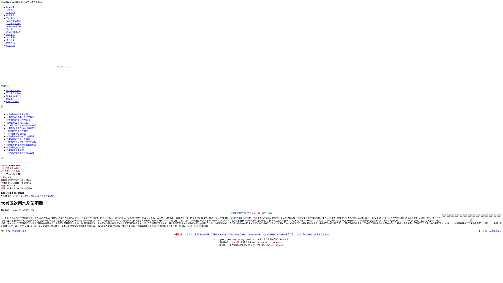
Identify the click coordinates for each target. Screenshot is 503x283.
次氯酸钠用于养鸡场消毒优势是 (21, 128)
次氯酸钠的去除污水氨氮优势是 (21, 145)
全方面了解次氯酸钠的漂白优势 (21, 125)
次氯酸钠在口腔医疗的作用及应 (21, 142)
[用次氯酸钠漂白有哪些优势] (453, 216)
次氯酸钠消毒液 (13, 26)
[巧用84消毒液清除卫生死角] (479, 216)
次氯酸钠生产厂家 (285, 234)
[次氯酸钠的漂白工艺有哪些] (450, 216)
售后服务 (10, 40)
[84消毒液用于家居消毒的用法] (477, 216)
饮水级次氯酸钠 (321, 234)
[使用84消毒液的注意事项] (466, 216)
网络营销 (10, 43)
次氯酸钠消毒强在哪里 (17, 131)
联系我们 (10, 46)
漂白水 (9, 29)
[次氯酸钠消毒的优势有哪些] (445, 216)
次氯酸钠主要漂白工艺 (17, 123)
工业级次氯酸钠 (13, 24)
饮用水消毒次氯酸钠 (237, 234)
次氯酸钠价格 (269, 234)
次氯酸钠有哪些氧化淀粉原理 (20, 136)
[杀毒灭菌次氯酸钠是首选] (458, 216)
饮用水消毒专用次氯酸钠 (42, 196)
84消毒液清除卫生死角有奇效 (20, 153)
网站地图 (280, 245)
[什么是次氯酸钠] (443, 216)
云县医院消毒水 (19, 231)
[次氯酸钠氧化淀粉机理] (464, 216)
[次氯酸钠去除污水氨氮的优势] (471, 216)
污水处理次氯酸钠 (304, 234)
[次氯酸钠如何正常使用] (474, 216)
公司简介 (10, 10)
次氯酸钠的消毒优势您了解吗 (20, 117)
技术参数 (10, 15)
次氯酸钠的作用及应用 (17, 114)
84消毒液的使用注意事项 (18, 139)
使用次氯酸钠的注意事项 (18, 120)
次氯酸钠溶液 (254, 234)
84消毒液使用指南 (15, 150)
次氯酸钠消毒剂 (13, 32)
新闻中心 (10, 35)
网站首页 (10, 7)
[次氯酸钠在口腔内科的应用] (469, 216)
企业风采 (10, 37)
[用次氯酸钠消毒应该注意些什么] (448, 216)
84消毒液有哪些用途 (16, 134)
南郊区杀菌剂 (495, 231)
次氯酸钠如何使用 (15, 147)
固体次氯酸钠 (12, 101)
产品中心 (10, 18)
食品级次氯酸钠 (13, 21)
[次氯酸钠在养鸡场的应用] (456, 216)
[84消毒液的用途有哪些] (461, 216)
